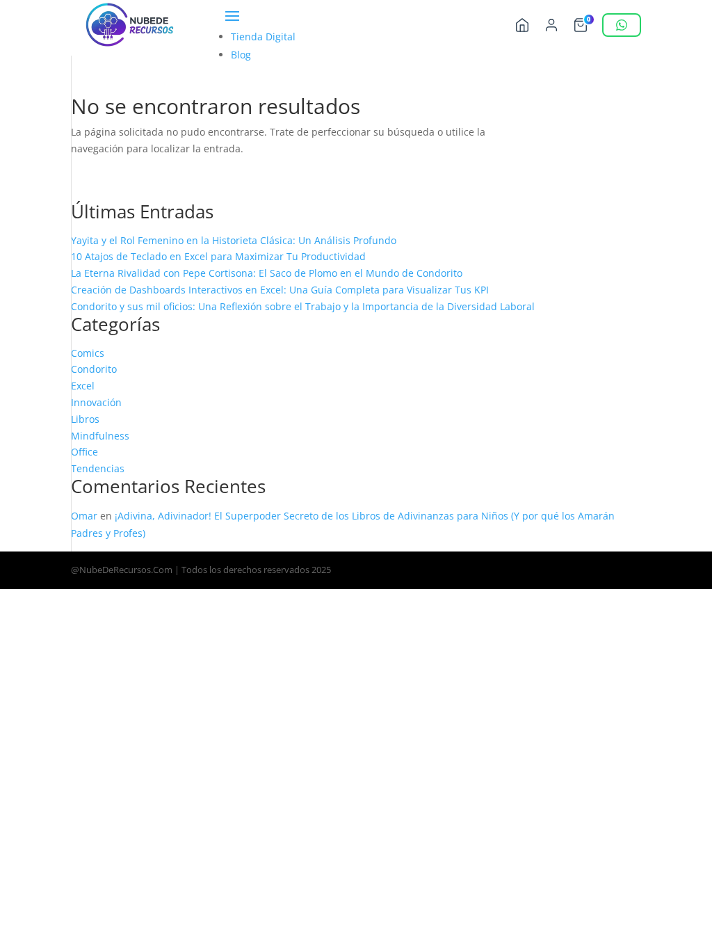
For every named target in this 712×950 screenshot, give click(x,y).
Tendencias (97, 468)
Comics (87, 353)
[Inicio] (522, 25)
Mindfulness (100, 435)
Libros (85, 419)
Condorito (94, 369)
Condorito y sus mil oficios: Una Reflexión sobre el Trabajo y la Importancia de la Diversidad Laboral (303, 306)
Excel (83, 385)
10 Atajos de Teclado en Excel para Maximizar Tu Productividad (218, 256)
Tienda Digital (263, 36)
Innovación (96, 402)
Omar (84, 515)
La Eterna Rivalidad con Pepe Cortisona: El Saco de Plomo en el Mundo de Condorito (266, 273)
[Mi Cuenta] (551, 25)
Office (84, 451)
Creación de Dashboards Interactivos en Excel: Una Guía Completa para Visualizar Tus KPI (280, 289)
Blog (241, 54)
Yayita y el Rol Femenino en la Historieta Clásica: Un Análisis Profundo (233, 240)
